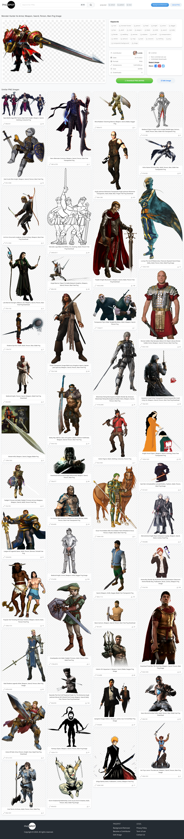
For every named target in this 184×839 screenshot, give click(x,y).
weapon (139, 30)
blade (148, 30)
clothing (160, 39)
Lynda (140, 53)
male (130, 30)
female (115, 34)
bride (173, 30)
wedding (125, 34)
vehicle (115, 39)
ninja (133, 39)
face (114, 30)
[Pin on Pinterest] (159, 66)
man (114, 26)
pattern (121, 5)
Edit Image (166, 81)
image (135, 43)
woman (134, 34)
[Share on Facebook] (156, 66)
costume (150, 39)
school (112, 5)
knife (156, 30)
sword (164, 30)
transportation (166, 34)
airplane (144, 34)
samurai (125, 39)
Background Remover (160, 5)
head (146, 26)
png (169, 39)
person (138, 26)
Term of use (141, 831)
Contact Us (141, 835)
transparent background (121, 43)
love (129, 5)
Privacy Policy (142, 828)
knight (155, 26)
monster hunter (126, 26)
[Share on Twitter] (163, 66)
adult (122, 30)
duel (141, 39)
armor (164, 26)
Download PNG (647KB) (135, 81)
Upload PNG (176, 5)
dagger (172, 26)
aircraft (154, 34)
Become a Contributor (121, 831)
